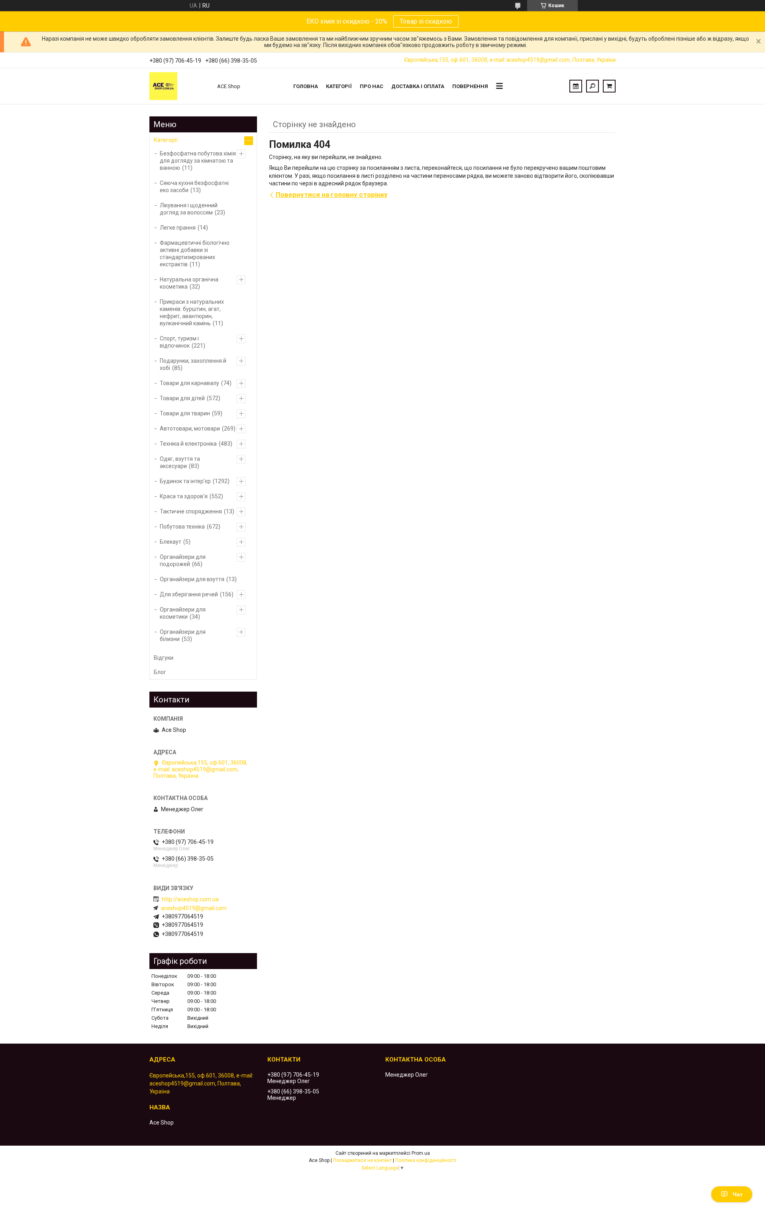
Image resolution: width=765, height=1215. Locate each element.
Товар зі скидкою (426, 21)
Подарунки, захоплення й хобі (193, 364)
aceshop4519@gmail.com (194, 908)
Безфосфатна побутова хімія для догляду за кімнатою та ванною (198, 160)
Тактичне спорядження (191, 511)
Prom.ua (421, 1153)
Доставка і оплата (417, 86)
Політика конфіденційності (425, 1160)
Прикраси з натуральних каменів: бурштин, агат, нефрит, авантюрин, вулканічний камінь (192, 312)
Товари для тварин (185, 413)
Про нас (371, 86)
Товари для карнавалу (189, 383)
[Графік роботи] (575, 86)
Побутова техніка (182, 526)
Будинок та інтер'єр (185, 481)
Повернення (470, 86)
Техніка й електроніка (188, 443)
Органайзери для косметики (183, 613)
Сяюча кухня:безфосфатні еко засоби (194, 186)
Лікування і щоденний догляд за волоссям (189, 209)
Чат (738, 1194)
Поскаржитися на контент (362, 1160)
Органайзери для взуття (192, 579)
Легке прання (178, 227)
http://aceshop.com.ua (190, 899)
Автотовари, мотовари (190, 428)
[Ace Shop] (179, 86)
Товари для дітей (182, 398)
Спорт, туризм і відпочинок (179, 342)
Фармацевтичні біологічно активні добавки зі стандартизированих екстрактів (195, 253)
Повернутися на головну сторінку (332, 195)
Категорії (339, 86)
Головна (305, 86)
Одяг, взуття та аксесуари (180, 462)
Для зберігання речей (189, 594)
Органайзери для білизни (183, 635)
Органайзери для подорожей (183, 560)
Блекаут (170, 542)
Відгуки (163, 658)
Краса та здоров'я (184, 496)
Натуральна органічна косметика (189, 283)
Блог (160, 672)
